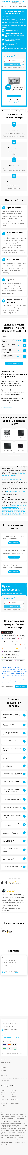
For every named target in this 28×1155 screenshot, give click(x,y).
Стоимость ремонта (6, 1059)
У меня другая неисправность (14, 363)
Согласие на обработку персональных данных (14, 1078)
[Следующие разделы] (27, 111)
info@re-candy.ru (8, 966)
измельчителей (15, 1103)
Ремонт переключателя (19, 511)
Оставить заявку (20, 686)
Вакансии (3, 1067)
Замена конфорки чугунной (19, 508)
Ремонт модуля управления (14, 514)
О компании (4, 1070)
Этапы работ (15, 110)
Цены (22, 110)
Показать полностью (6, 407)
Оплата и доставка (6, 1062)
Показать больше (14, 456)
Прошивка (14, 505)
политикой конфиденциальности (14, 68)
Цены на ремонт (14, 96)
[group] (7, 933)
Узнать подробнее (13, 542)
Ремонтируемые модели (7, 1073)
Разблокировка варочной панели (10, 513)
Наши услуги (4, 1075)
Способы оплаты (5, 1080)
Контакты (3, 1065)
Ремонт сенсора (9, 511)
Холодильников (15, 1099)
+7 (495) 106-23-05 (17, 1)
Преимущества (5, 110)
